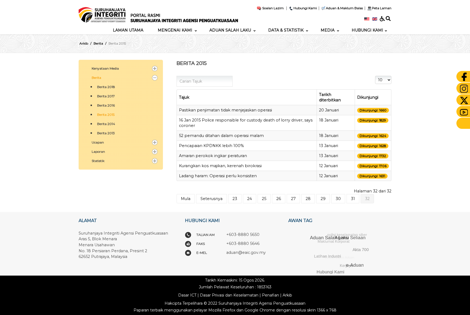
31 (353, 198)
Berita (96, 78)
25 (264, 198)
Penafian (270, 295)
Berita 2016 (106, 105)
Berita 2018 (106, 87)
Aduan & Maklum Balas (344, 8)
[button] (154, 68)
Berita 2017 (106, 96)
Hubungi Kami (305, 8)
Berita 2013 (106, 133)
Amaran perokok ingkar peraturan (213, 155)
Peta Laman (381, 8)
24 (249, 198)
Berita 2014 (106, 124)
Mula (185, 198)
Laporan (98, 151)
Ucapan (98, 142)
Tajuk (184, 97)
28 (308, 198)
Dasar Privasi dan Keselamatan (229, 295)
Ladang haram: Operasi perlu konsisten (218, 175)
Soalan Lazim (272, 8)
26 (278, 198)
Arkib (287, 295)
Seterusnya (211, 198)
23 (235, 198)
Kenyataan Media (105, 68)
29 (323, 198)
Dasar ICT (187, 295)
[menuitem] (128, 30)
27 (293, 198)
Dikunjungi (367, 97)
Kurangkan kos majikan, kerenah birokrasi (220, 165)
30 (338, 198)
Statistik (98, 161)
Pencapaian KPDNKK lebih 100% (211, 145)
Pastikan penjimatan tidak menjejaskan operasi (225, 110)
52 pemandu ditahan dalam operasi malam (221, 135)
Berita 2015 (106, 115)
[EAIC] (158, 13)
